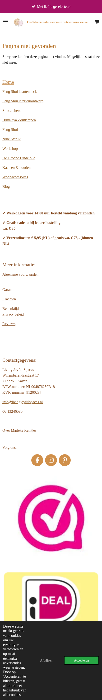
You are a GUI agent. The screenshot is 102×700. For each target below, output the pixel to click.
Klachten (9, 299)
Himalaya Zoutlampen (19, 120)
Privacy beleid (13, 314)
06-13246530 (12, 411)
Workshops (10, 149)
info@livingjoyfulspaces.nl (22, 402)
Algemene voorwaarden (20, 274)
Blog (6, 186)
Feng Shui (10, 130)
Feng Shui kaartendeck (19, 92)
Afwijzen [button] (46, 660)
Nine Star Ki (11, 139)
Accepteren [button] (81, 660)
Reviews (8, 324)
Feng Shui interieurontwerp (22, 101)
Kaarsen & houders (16, 168)
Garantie (8, 290)
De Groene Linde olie (18, 158)
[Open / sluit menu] (5, 21)
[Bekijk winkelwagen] (97, 21)
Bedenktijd (10, 309)
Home (8, 82)
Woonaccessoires (15, 177)
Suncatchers (11, 111)
